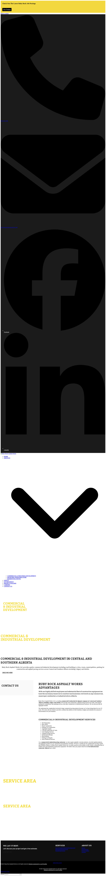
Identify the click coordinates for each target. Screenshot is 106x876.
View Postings (7, 9)
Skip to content (5, 13)
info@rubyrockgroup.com (9, 227)
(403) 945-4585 (4, 121)
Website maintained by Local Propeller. (38, 864)
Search (2, 874)
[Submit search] (21, 874)
